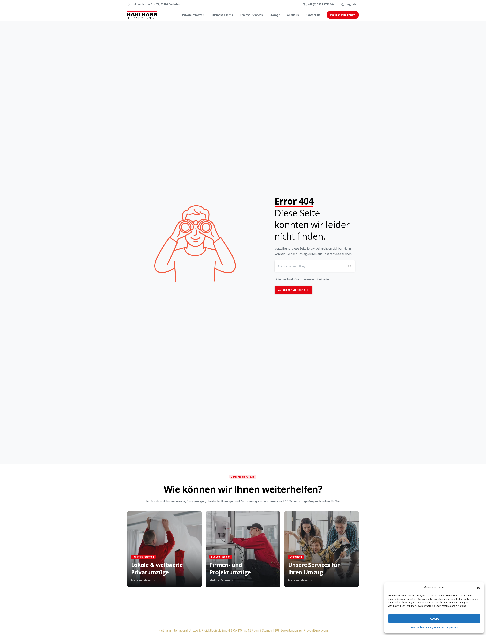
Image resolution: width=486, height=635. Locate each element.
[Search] (350, 266)
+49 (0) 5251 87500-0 (320, 4)
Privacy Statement (435, 627)
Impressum (453, 627)
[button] (478, 588)
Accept (434, 618)
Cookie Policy (417, 627)
